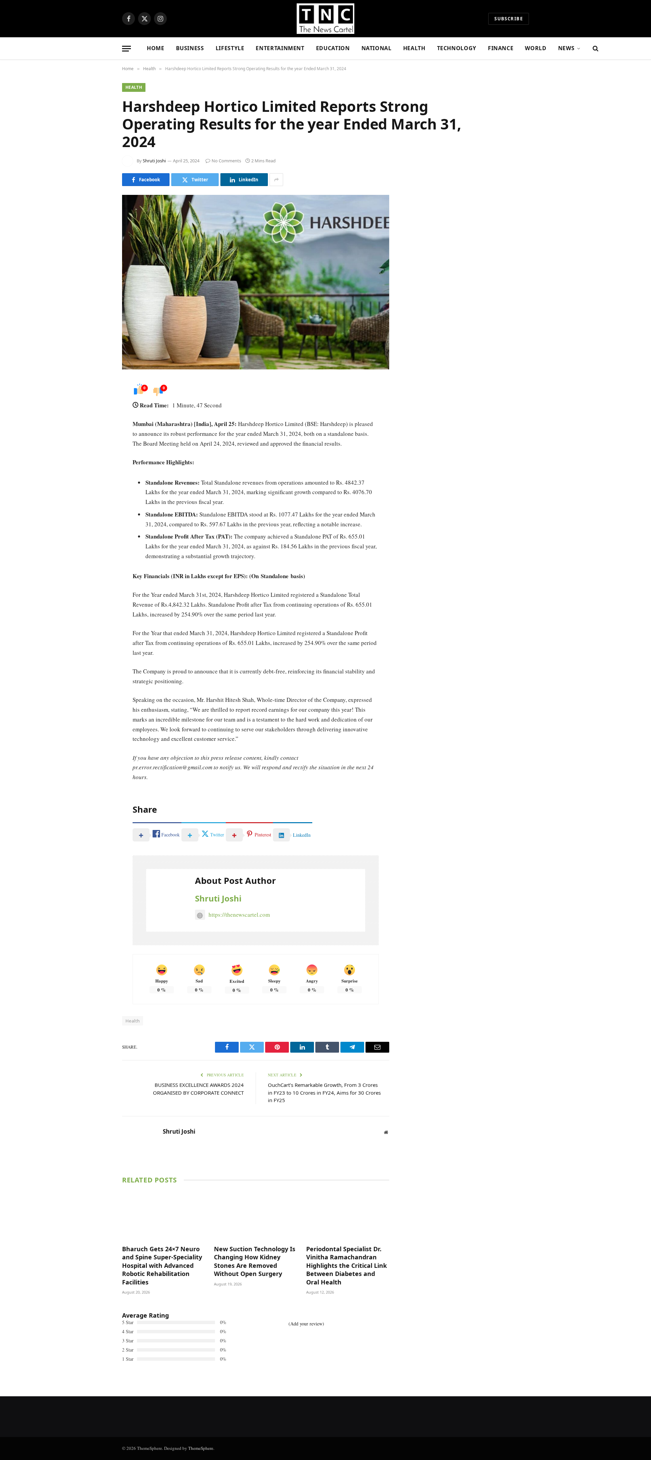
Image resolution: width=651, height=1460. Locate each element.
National (376, 48)
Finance (500, 48)
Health (414, 48)
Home (155, 48)
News (566, 48)
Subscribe (508, 19)
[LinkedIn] (98, 437)
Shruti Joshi (154, 161)
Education (333, 48)
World (535, 48)
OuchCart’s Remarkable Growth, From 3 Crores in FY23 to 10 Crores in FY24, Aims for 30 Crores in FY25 (324, 1092)
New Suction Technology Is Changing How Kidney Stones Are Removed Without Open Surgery (254, 1261)
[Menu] (126, 48)
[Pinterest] (98, 455)
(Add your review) (306, 1323)
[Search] (594, 48)
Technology (456, 48)
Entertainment (280, 48)
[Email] (98, 472)
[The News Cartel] (325, 18)
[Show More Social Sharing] (276, 179)
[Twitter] (98, 420)
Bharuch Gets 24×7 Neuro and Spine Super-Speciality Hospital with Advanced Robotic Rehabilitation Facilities (162, 1265)
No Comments (226, 161)
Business (190, 48)
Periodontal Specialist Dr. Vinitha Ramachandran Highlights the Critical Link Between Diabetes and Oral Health (346, 1265)
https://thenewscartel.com (239, 914)
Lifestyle (230, 48)
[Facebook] (98, 403)
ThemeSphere (200, 1448)
